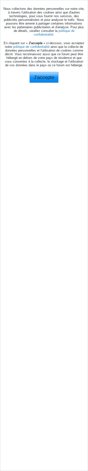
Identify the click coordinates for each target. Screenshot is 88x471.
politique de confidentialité (31, 47)
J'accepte (44, 77)
